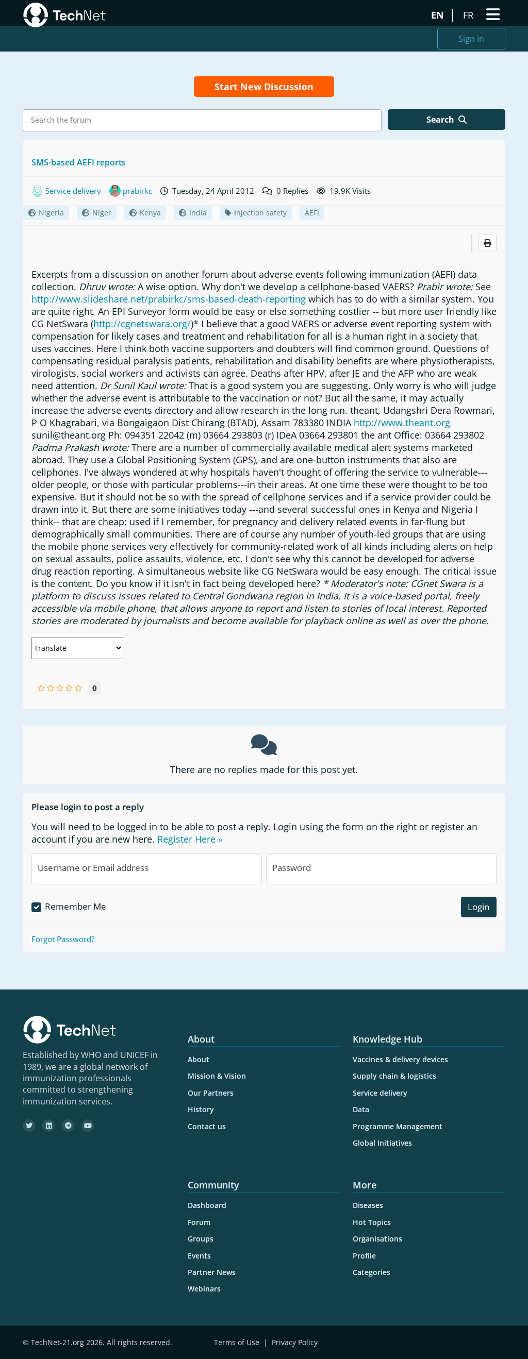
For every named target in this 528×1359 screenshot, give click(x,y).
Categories (371, 1272)
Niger (101, 212)
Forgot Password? (62, 939)
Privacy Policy (295, 1342)
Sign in (471, 38)
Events (199, 1256)
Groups (200, 1239)
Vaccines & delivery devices (400, 1059)
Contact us (207, 1126)
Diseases (368, 1205)
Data (361, 1109)
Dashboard (207, 1205)
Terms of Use (236, 1342)
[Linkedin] (48, 1125)
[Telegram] (68, 1125)
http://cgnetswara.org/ (142, 323)
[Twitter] (29, 1125)
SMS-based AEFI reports (78, 162)
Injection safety (260, 212)
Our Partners (211, 1093)
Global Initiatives (382, 1143)
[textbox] (204, 120)
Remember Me (75, 906)
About (198, 1059)
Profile (364, 1256)
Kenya (150, 212)
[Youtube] (87, 1125)
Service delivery (380, 1093)
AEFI (312, 212)
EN (439, 15)
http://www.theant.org (402, 422)
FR (469, 15)
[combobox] (202, 120)
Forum (199, 1222)
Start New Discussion (264, 86)
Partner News (212, 1272)
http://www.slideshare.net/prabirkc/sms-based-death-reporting (168, 299)
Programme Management (397, 1126)
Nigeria (51, 212)
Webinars (204, 1289)
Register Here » (190, 839)
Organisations (377, 1239)
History (201, 1109)
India (198, 212)
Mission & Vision (217, 1076)
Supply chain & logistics (394, 1076)
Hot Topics (372, 1222)
